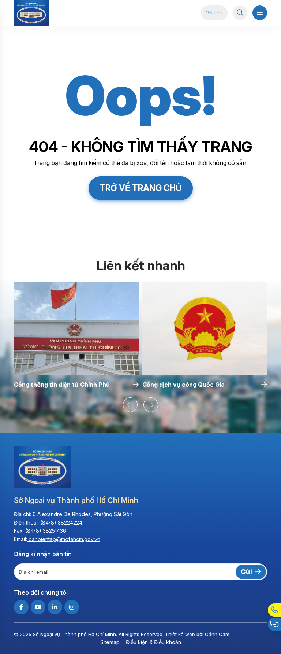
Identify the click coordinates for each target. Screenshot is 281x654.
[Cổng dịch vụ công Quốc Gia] (204, 329)
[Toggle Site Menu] (259, 12)
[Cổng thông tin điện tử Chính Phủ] (76, 329)
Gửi (246, 572)
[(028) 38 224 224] (274, 610)
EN (219, 12)
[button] (130, 404)
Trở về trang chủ (141, 188)
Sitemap (110, 642)
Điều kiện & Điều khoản (153, 642)
